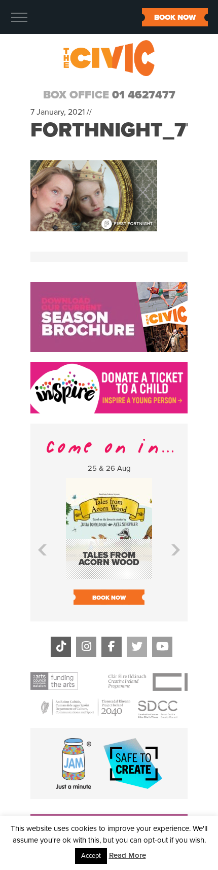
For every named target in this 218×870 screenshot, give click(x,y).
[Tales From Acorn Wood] (109, 574)
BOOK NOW (175, 17)
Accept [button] (91, 856)
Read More (127, 855)
